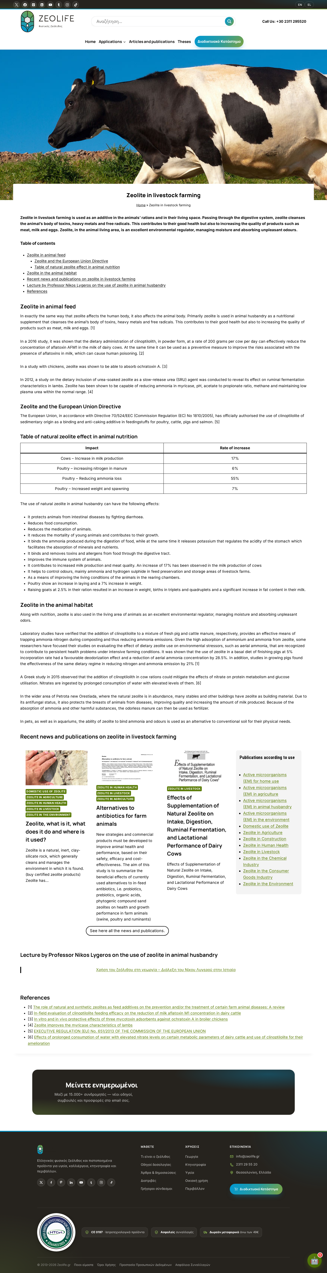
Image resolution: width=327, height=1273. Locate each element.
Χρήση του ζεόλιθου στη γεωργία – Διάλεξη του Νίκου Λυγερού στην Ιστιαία (166, 969)
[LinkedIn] (71, 1182)
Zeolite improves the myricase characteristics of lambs (83, 1025)
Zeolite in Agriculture (44, 797)
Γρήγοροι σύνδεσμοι (156, 1188)
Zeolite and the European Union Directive (71, 261)
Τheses (184, 41)
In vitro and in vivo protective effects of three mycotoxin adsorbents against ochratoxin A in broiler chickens (131, 1019)
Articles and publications (152, 41)
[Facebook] (25, 4)
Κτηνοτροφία (195, 1164)
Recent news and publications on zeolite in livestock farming (81, 279)
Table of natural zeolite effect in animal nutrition (77, 267)
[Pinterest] (33, 4)
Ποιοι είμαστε (83, 1265)
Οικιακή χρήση (196, 1180)
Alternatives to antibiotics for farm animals (121, 815)
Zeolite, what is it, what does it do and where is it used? (55, 831)
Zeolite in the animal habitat (52, 273)
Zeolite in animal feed (46, 255)
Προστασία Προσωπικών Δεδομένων (145, 1265)
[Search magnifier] (229, 21)
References (37, 291)
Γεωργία (191, 1156)
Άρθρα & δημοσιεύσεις (158, 1172)
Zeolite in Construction (264, 838)
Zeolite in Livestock (42, 809)
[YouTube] (50, 4)
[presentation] (56, 767)
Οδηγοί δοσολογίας (156, 1164)
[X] (16, 4)
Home (90, 41)
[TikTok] (75, 4)
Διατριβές (148, 1180)
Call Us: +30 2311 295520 (284, 21)
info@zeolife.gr (247, 1156)
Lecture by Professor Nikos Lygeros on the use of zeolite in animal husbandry (96, 285)
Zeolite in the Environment (48, 814)
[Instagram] (67, 4)
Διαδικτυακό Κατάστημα (219, 41)
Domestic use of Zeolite (46, 791)
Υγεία (189, 1172)
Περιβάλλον (195, 1188)
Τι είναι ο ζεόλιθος (155, 1156)
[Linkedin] (41, 4)
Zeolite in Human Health (46, 803)
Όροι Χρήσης (106, 1265)
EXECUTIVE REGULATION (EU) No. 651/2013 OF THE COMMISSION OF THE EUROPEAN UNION (120, 1031)
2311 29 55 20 (246, 1164)
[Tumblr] (58, 4)
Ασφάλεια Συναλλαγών (192, 1265)
